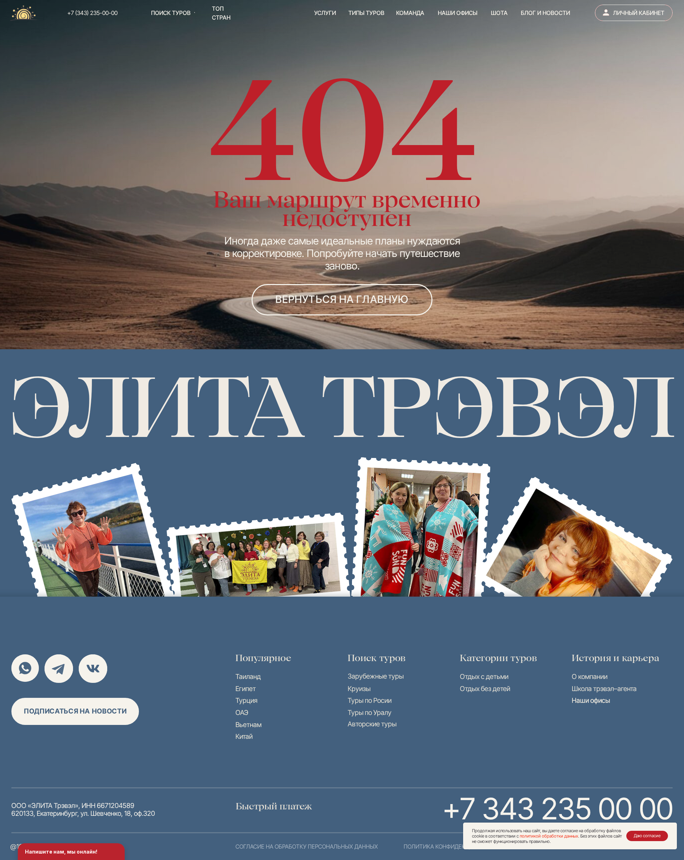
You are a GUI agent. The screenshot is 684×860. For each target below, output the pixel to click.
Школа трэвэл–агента (604, 688)
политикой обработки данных (549, 836)
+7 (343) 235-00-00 (92, 12)
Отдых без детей (485, 688)
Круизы (359, 688)
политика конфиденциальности (454, 846)
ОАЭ (241, 712)
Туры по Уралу (370, 712)
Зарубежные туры (376, 676)
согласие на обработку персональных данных (306, 846)
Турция (246, 700)
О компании (589, 676)
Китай (244, 736)
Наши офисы (591, 700)
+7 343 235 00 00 (557, 808)
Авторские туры (372, 724)
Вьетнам (248, 724)
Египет (245, 688)
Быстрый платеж (274, 806)
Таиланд (248, 676)
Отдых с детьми (484, 676)
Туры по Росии (370, 700)
